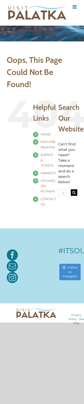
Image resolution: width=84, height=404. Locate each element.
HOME (46, 134)
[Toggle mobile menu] (75, 7)
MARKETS (48, 173)
